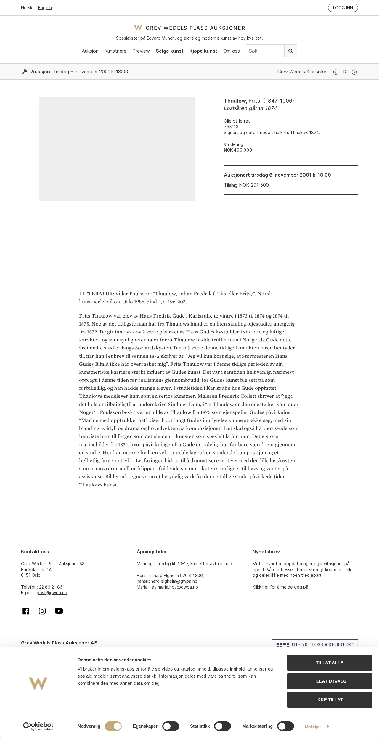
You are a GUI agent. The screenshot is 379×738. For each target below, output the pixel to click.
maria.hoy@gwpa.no (178, 586)
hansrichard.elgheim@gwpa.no (167, 581)
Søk (290, 50)
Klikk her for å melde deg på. (281, 586)
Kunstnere (115, 51)
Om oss (231, 51)
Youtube (59, 611)
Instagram (42, 611)
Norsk (26, 7)
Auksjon (90, 51)
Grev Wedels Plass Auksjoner (189, 28)
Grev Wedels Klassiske (301, 72)
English (45, 7)
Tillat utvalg (330, 681)
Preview (141, 51)
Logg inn (343, 7)
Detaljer (313, 726)
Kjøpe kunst (203, 51)
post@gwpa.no (52, 592)
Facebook (25, 611)
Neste (354, 72)
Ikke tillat (329, 699)
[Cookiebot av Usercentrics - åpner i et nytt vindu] (38, 726)
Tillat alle (329, 662)
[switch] (170, 726)
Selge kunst (170, 51)
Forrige (336, 72)
